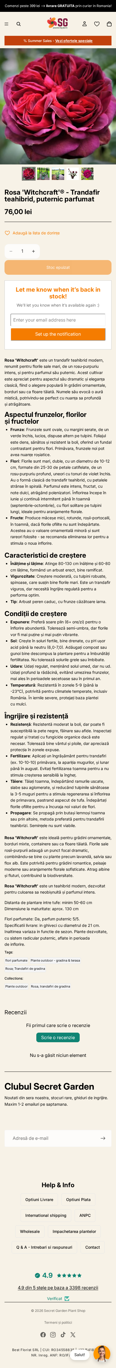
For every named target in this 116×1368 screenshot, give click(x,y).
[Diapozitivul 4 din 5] (72, 174)
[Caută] (18, 24)
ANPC (85, 1215)
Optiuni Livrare (39, 1199)
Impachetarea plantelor (74, 1231)
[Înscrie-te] (103, 1138)
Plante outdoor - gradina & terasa (55, 960)
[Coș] (109, 24)
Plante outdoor (16, 986)
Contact (92, 1247)
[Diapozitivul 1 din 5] (29, 174)
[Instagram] (53, 1334)
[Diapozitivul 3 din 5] (58, 174)
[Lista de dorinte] (97, 24)
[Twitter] (73, 1334)
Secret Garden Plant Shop (64, 1310)
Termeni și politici (58, 1322)
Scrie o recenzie (58, 1037)
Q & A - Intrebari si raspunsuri (44, 1247)
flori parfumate (16, 960)
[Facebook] (43, 1334)
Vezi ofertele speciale (74, 41)
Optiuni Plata (78, 1199)
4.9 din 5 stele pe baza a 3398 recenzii (58, 1287)
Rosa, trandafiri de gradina (50, 986)
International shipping (45, 1215)
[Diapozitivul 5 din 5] (87, 174)
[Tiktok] (63, 1334)
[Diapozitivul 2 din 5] (43, 174)
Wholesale (30, 1231)
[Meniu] (6, 23)
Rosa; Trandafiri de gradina (25, 969)
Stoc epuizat (58, 267)
